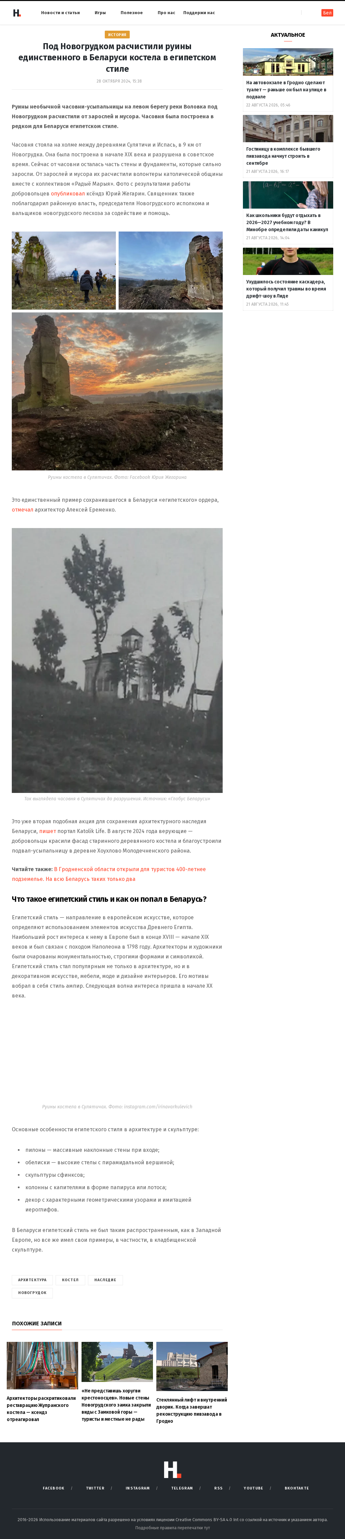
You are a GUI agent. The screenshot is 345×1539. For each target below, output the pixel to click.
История (117, 35)
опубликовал (68, 193)
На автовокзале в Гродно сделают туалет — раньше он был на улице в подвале (286, 90)
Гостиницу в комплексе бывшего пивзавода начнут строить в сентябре (283, 156)
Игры (100, 12)
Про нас (166, 12)
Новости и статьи (60, 12)
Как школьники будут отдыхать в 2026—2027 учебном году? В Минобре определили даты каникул (287, 223)
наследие (105, 1280)
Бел (327, 13)
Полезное (132, 12)
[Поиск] (307, 12)
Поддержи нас (199, 12)
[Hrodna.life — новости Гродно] (17, 12)
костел (70, 1280)
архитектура (32, 1280)
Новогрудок (32, 1293)
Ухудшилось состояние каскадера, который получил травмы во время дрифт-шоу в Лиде (286, 289)
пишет (48, 831)
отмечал (22, 509)
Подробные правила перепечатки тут (172, 1527)
